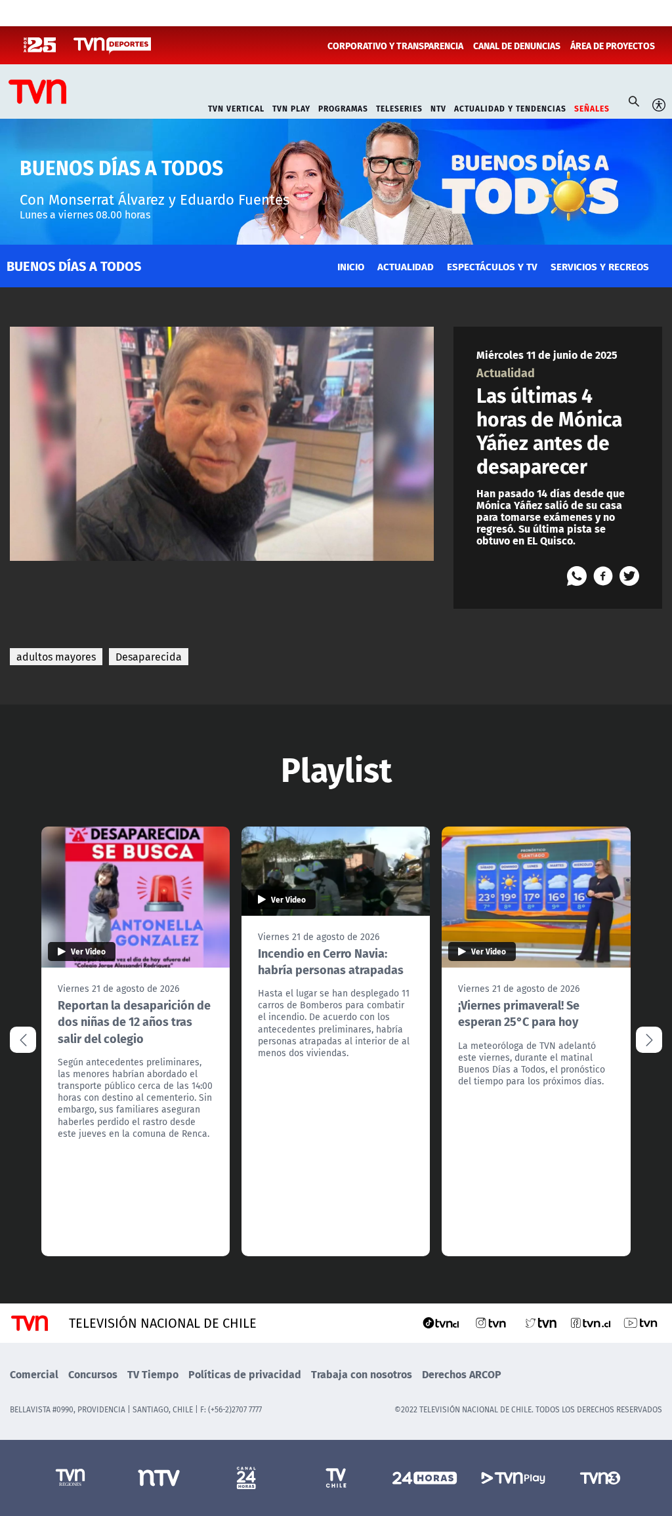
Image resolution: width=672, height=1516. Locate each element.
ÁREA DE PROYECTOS (612, 45)
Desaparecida (149, 657)
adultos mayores (56, 657)
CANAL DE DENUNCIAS (516, 45)
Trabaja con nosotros (361, 1374)
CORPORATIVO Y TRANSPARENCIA (395, 45)
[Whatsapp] (577, 576)
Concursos (92, 1374)
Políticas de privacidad (244, 1374)
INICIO (350, 266)
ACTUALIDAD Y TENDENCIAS (510, 107)
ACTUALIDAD (405, 266)
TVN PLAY (291, 107)
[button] (649, 1040)
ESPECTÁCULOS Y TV (492, 266)
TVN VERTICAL (236, 107)
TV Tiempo (152, 1374)
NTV (438, 107)
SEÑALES (592, 107)
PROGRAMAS (343, 107)
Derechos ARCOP (461, 1374)
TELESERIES (399, 107)
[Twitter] (629, 576)
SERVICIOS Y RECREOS (600, 266)
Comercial (34, 1374)
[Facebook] (603, 576)
